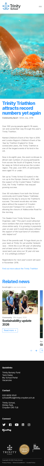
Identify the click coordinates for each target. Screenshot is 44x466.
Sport (15, 118)
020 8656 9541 (9, 395)
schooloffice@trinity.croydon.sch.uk (18, 398)
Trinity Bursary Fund (11, 372)
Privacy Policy (6, 462)
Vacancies (7, 380)
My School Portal (10, 378)
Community (7, 118)
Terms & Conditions (19, 462)
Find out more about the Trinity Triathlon (20, 268)
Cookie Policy (31, 462)
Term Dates (7, 375)
